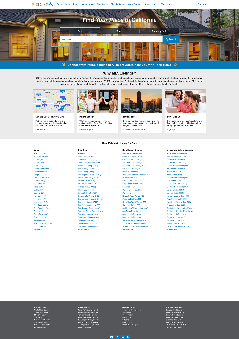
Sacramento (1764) (41, 202)
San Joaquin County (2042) (89, 208)
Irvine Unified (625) (129, 177)
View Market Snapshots (134, 129)
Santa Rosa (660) (41, 214)
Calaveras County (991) (87, 159)
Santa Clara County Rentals (88, 310)
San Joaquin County (42, 320)
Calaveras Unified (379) (176, 159)
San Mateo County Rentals (88, 317)
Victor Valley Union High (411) (134, 223)
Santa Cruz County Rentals (88, 312)
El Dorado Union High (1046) (133, 165)
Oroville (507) (39, 192)
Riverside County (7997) (87, 192)
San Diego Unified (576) (131, 211)
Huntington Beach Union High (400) (136, 174)
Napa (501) (38, 186)
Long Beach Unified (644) (132, 183)
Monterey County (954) (87, 183)
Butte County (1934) (86, 156)
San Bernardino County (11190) (90, 199)
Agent (118, 4)
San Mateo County (41, 317)
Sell (67, 4)
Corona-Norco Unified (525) (133, 159)
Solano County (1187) (86, 220)
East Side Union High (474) (133, 162)
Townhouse (126, 312)
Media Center (134, 4)
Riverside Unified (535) (131, 205)
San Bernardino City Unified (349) (180, 211)
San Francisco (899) (42, 208)
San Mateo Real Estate (174, 322)
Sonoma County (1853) (87, 223)
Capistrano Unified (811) (132, 156)
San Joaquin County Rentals (88, 320)
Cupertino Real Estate (174, 320)
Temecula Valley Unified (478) (134, 220)
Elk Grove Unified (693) (176, 168)
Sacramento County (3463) (89, 196)
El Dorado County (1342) (88, 165)
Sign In (201, 4)
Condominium (127, 315)
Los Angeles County (42, 325)
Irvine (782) (38, 165)
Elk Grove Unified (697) (131, 168)
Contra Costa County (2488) (89, 162)
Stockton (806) (40, 217)
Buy (59, 4)
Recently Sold (159, 31)
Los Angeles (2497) (41, 177)
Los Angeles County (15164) (89, 174)
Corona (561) (39, 159)
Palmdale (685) (40, 196)
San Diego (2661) (41, 205)
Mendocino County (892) (88, 177)
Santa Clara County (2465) (88, 217)
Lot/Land (125, 320)
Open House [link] (88, 4)
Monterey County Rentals (87, 315)
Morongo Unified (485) (131, 192)
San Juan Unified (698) (176, 220)
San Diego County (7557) (88, 202)
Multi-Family (127, 317)
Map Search (102, 4)
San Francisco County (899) (89, 205)
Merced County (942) (86, 180)
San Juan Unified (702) (131, 217)
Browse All (39, 229)
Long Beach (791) (41, 174)
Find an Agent (86, 129)
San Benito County (41, 322)
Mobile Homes (127, 322)
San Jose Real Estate (174, 310)
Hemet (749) (39, 162)
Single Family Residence (131, 310)
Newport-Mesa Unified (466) (133, 196)
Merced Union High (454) (132, 189)
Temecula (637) (40, 220)
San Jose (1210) (40, 211)
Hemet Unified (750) (130, 171)
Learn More (40, 129)
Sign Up (171, 129)
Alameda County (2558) (87, 153)
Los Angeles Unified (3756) (133, 186)
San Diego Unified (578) (176, 214)
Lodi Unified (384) (174, 180)
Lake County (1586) (86, 171)
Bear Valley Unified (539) (132, 153)
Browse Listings (40, 327)
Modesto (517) (39, 183)
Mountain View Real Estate (176, 325)
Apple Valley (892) (41, 156)
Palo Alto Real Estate (174, 327)
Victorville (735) (40, 226)
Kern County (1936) (86, 168)
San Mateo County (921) (88, 214)
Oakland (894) (39, 189)
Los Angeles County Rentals (88, 325)
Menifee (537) (39, 180)
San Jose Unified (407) (131, 214)
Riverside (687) (40, 199)
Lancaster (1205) (40, 171)
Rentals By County (85, 327)
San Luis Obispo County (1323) (90, 211)
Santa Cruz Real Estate (174, 317)
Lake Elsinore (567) (41, 168)
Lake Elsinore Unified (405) (133, 180)
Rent (75, 4)
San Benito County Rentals (88, 322)
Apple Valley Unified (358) (177, 153)
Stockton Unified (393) (176, 223)
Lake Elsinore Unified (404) (177, 177)
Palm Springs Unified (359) (177, 199)
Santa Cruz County (41, 312)
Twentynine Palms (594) (43, 223)
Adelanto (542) (40, 153)
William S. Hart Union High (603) (135, 226)
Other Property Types (130, 325)
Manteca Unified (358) (175, 189)
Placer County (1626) (86, 189)
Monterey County (40, 315)
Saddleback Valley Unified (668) (135, 208)
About (149, 4)
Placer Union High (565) (131, 199)
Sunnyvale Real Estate (174, 315)
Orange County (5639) (87, 186)
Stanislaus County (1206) (88, 226)
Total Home (166, 4)
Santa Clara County (41, 310)
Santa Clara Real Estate (175, 312)
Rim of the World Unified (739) (134, 202)
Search (172, 39)
